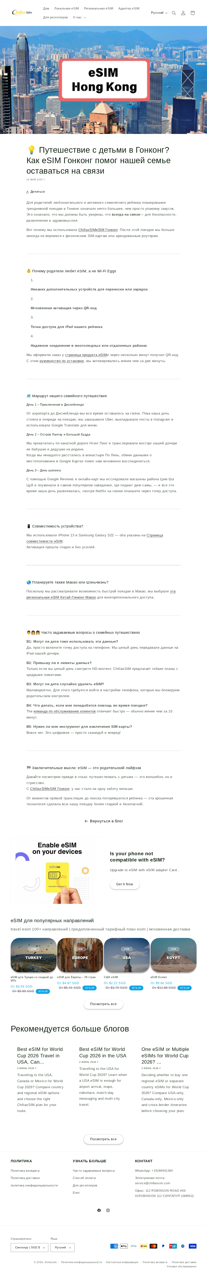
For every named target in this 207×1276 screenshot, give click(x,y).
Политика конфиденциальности (81, 1262)
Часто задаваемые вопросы (94, 1170)
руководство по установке (62, 361)
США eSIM (111, 977)
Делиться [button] (38, 191)
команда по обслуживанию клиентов (65, 711)
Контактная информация (122, 1262)
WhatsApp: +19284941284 (154, 1170)
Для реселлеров (85, 1185)
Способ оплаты (84, 1178)
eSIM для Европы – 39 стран (76, 977)
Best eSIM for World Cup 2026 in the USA (103, 1052)
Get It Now (124, 884)
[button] (78, 17)
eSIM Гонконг (98, 230)
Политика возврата (25, 1170)
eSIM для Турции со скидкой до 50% (32, 979)
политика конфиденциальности (34, 1185)
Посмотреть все (103, 1004)
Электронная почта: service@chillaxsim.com (152, 1180)
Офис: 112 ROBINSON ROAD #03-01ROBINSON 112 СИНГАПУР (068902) (164, 1193)
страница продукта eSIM (86, 355)
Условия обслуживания (181, 1266)
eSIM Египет (159, 977)
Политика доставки (25, 1178)
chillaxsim (50, 1262)
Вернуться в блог (106, 821)
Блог (76, 1192)
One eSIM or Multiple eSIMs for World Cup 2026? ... (165, 1055)
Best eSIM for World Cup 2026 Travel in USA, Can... (40, 1055)
